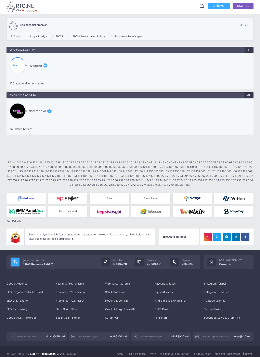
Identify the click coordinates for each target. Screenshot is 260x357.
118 (230, 166)
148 (140, 171)
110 (192, 166)
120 (240, 166)
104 (160, 166)
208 (208, 175)
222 (36, 180)
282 (187, 184)
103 (155, 166)
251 (199, 180)
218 (14, 180)
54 (202, 162)
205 (191, 175)
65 (246, 162)
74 (36, 166)
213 (235, 175)
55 (206, 162)
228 (70, 180)
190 (111, 175)
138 (88, 171)
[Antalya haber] (150, 211)
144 (119, 171)
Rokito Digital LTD (51, 353)
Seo (109, 198)
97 (127, 166)
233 (98, 180)
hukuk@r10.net (179, 336)
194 (132, 175)
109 (186, 166)
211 (225, 175)
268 (111, 184)
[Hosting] (26, 198)
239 (132, 180)
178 (49, 175)
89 (95, 166)
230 (81, 180)
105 (166, 166)
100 (140, 166)
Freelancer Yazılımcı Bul (71, 292)
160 (203, 171)
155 (177, 171)
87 (87, 166)
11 (34, 162)
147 (135, 171)
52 (194, 162)
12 (37, 162)
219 (20, 180)
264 (89, 184)
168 (245, 171)
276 (155, 184)
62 (234, 162)
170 (9, 175)
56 (210, 162)
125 (20, 171)
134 (67, 171)
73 (32, 166)
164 (224, 171)
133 (62, 171)
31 (110, 162)
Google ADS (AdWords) (21, 317)
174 (29, 175)
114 (211, 166)
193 (127, 175)
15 (48, 162)
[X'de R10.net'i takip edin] (217, 237)
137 (83, 171)
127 (31, 171)
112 (201, 166)
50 (186, 162)
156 (182, 171)
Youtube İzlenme (214, 300)
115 (216, 166)
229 (76, 180)
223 (42, 180)
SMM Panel (162, 309)
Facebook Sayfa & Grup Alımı (222, 317)
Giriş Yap (219, 6)
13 (41, 162)
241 (143, 180)
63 (238, 162)
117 (225, 166)
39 (142, 162)
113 (206, 166)
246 (171, 180)
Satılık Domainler (115, 292)
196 (142, 175)
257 (233, 180)
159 (198, 171)
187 (95, 175)
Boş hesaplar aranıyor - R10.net (22, 6)
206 (197, 175)
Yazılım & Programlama (70, 283)
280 (176, 184)
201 (169, 175)
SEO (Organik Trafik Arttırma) (24, 292)
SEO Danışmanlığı (17, 309)
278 (166, 184)
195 (137, 175)
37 (134, 162)
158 (193, 171)
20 (66, 162)
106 (171, 166)
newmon (35, 65)
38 (138, 162)
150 (151, 171)
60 (226, 162)
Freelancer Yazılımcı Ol (70, 300)
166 (234, 171)
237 (121, 180)
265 (94, 184)
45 (166, 162)
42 (154, 162)
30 (106, 162)
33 (118, 162)
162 (213, 171)
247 (177, 180)
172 (19, 175)
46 (170, 162)
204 (186, 175)
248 (182, 180)
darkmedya (37, 111)
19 (62, 162)
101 (145, 166)
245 (166, 180)
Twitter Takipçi (213, 309)
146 (130, 171)
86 (83, 166)
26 (90, 162)
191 (116, 175)
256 (227, 180)
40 (146, 162)
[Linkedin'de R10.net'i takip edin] (236, 237)
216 (251, 175)
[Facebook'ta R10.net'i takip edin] (245, 237)
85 (79, 166)
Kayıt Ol (243, 6)
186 (90, 175)
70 (21, 166)
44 (162, 162)
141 (104, 171)
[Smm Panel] (67, 198)
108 (181, 166)
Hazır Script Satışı (67, 309)
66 (250, 162)
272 (133, 184)
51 (190, 162)
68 (13, 166)
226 (59, 180)
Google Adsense (17, 283)
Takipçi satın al (67, 211)
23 (78, 162)
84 (75, 166)
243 (154, 180)
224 (47, 180)
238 (126, 180)
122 (250, 166)
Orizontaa (225, 264)
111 (196, 166)
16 (52, 162)
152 (161, 171)
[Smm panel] (26, 211)
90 (99, 166)
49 (182, 162)
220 (25, 180)
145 (125, 171)
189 (106, 175)
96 (123, 166)
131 (52, 171)
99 (135, 166)
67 (9, 166)
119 (235, 166)
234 (104, 180)
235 (109, 180)
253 (210, 180)
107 (176, 166)
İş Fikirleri (161, 317)
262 (77, 184)
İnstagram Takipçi (215, 283)
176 (39, 175)
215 (246, 175)
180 (59, 175)
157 (187, 171)
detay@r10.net (242, 336)
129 (41, 171)
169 (250, 171)
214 (240, 175)
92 (106, 166)
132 (57, 171)
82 (66, 166)
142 (109, 171)
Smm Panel (151, 198)
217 (9, 180)
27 (94, 162)
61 (230, 162)
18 (59, 162)
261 (72, 184)
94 (115, 166)
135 (72, 171)
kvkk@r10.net (118, 336)
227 (64, 180)
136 (78, 171)
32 (114, 162)
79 (55, 166)
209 (214, 175)
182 (69, 175)
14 (44, 162)
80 (59, 166)
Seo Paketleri (14, 221)
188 (101, 175)
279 (171, 184)
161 (208, 171)
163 (219, 171)
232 (92, 180)
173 (24, 175)
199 (158, 175)
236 (115, 180)
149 (146, 171)
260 (250, 180)
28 (98, 162)
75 (39, 166)
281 (182, 184)
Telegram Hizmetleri (216, 292)
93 (111, 166)
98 (131, 166)
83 (71, 166)
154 (172, 171)
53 (198, 162)
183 (74, 175)
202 (174, 175)
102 (150, 166)
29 (102, 162)
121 (245, 166)
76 (43, 166)
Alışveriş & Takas (165, 283)
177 (44, 175)
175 (34, 175)
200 (163, 175)
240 (137, 180)
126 (26, 171)
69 (17, 166)
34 (122, 162)
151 (156, 171)
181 (64, 175)
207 (203, 175)
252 (205, 180)
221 (31, 180)
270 (122, 184)
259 (244, 180)
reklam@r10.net (55, 336)
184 (80, 175)
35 (126, 162)
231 (87, 180)
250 (194, 180)
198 (153, 175)
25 (86, 162)
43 (158, 162)
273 (138, 184)
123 (10, 171)
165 (229, 171)
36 (130, 162)
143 (114, 171)
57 (214, 162)
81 (63, 166)
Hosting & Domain (116, 300)
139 (93, 171)
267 (106, 184)
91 (103, 166)
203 (180, 175)
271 (128, 184)
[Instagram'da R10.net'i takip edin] (208, 237)
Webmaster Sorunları (118, 283)
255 (222, 180)
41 (150, 162)
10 (30, 162)
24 (82, 162)
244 (160, 180)
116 (221, 166)
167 (240, 171)
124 (15, 171)
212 (230, 175)
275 (149, 184)
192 (121, 175)
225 (53, 180)
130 (46, 171)
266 (100, 184)
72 (28, 166)
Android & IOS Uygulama (170, 300)
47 (174, 162)
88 (91, 166)
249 (188, 180)
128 (36, 171)
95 (119, 166)
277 (160, 184)
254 (216, 180)
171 (14, 175)
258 (239, 180)
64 (242, 162)
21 (70, 162)
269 (117, 184)
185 (85, 175)
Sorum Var (111, 317)
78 (51, 166)
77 (47, 166)
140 (99, 171)
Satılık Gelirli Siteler (68, 317)
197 (148, 175)
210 (220, 175)
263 (83, 184)
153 (166, 171)
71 (25, 166)
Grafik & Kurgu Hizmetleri (121, 309)
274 (144, 184)
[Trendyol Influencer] (192, 211)
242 (148, 180)
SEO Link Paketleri (17, 300)
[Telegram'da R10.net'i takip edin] (227, 237)
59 (222, 162)
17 (55, 162)
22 (74, 162)
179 (54, 175)
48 (178, 162)
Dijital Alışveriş (164, 292)
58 (218, 162)
